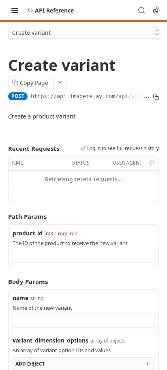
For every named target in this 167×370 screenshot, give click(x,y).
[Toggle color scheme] (156, 10)
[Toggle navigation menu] (14, 10)
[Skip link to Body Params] (2, 281)
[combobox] (83, 256)
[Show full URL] (146, 97)
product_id (28, 233)
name (20, 298)
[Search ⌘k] (141, 10)
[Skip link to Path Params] (2, 216)
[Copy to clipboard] (156, 97)
